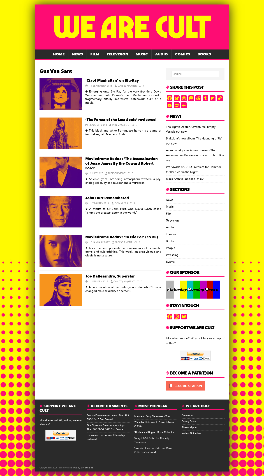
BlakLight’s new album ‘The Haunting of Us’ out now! (194, 141)
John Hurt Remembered (107, 198)
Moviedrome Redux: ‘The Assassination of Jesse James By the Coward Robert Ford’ (121, 163)
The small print (189, 427)
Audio (161, 54)
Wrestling (172, 255)
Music (142, 54)
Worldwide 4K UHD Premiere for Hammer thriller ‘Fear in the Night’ (193, 169)
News (77, 54)
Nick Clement (116, 173)
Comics (182, 54)
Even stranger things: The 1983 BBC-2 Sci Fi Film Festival (108, 417)
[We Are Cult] (132, 46)
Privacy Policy (189, 421)
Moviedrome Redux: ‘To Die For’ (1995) (121, 237)
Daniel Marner (127, 86)
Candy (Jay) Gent (124, 282)
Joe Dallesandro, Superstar (110, 276)
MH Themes (87, 468)
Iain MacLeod (120, 125)
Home (59, 54)
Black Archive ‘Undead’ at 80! (185, 178)
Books (204, 54)
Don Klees (121, 203)
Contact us (187, 416)
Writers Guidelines (191, 433)
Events (170, 261)
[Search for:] (195, 74)
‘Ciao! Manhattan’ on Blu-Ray (112, 81)
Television (117, 54)
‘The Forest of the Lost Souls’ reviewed (120, 120)
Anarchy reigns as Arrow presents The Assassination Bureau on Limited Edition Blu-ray (195, 155)
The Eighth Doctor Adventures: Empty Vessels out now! (191, 129)
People (170, 248)
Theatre (171, 234)
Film (94, 54)
